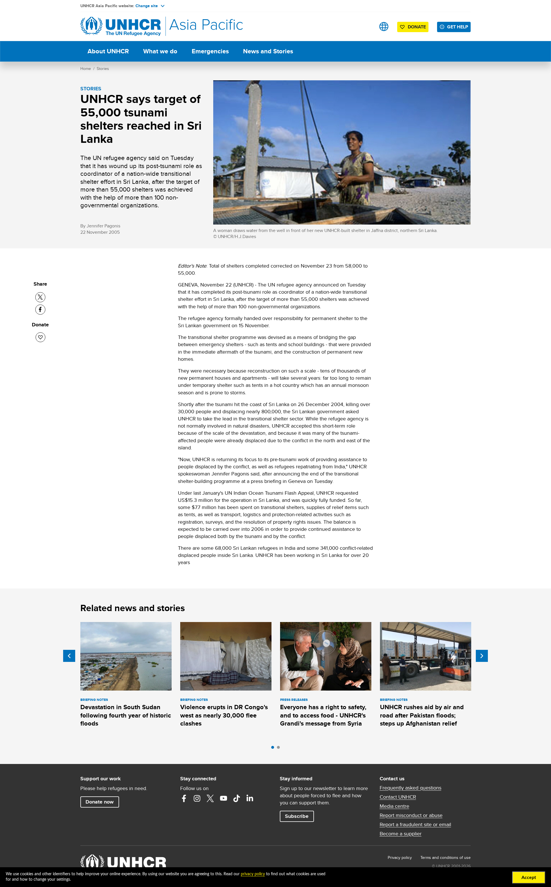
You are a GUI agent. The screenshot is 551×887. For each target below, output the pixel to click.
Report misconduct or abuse (411, 815)
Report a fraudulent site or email (415, 824)
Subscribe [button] (297, 816)
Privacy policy (400, 857)
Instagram (197, 798)
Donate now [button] (100, 802)
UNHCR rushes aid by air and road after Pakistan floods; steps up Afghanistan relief (422, 715)
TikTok (236, 798)
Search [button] (365, 26)
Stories (103, 68)
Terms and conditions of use (445, 857)
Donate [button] (417, 27)
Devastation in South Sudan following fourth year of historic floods (125, 715)
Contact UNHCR (398, 797)
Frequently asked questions (410, 788)
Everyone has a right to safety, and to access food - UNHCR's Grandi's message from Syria (323, 715)
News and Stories (268, 51)
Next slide (482, 656)
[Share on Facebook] (40, 310)
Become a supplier (401, 834)
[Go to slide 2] (280, 749)
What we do (160, 51)
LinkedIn (250, 798)
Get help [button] (457, 27)
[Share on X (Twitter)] (40, 297)
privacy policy (253, 874)
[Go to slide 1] (274, 749)
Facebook (184, 798)
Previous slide (69, 656)
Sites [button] (384, 26)
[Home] (120, 26)
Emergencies (210, 51)
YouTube (223, 798)
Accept (528, 877)
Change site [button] (146, 6)
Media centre (394, 806)
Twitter (210, 798)
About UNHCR (108, 51)
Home (85, 68)
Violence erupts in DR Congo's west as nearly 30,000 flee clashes (224, 715)
